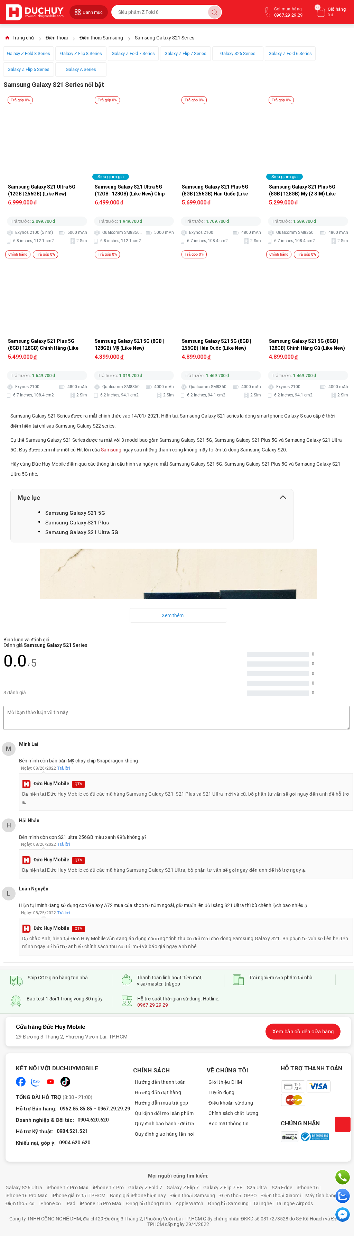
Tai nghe (262, 1203)
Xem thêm (173, 615)
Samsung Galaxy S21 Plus (77, 523)
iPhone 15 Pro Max (100, 1203)
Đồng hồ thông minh (148, 1203)
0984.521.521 (72, 1131)
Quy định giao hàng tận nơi (164, 1134)
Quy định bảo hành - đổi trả (164, 1123)
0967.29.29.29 (113, 1108)
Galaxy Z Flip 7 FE (222, 1187)
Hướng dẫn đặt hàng (158, 1092)
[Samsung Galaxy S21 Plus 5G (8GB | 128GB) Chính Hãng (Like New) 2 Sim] (47, 260)
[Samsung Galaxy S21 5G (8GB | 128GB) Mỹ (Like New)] (135, 260)
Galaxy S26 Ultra (24, 1187)
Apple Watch (189, 1203)
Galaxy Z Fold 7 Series (133, 53)
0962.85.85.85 (76, 1108)
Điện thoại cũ (20, 1203)
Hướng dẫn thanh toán (160, 1082)
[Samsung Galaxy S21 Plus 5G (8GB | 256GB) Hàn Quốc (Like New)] (221, 106)
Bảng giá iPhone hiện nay (138, 1195)
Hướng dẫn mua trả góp (161, 1103)
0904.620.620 (93, 1120)
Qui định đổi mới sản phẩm (164, 1113)
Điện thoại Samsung (192, 1195)
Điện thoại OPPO (238, 1195)
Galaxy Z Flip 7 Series (185, 53)
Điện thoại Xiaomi (280, 1195)
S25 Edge (282, 1187)
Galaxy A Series (81, 69)
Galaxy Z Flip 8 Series (81, 53)
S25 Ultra (257, 1187)
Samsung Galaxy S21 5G (75, 513)
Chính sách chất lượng (233, 1113)
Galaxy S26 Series (237, 53)
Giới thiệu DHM (225, 1082)
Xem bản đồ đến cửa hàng (303, 1031)
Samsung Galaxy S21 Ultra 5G (81, 532)
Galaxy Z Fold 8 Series (28, 53)
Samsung (111, 449)
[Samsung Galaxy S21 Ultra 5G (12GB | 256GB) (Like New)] (47, 106)
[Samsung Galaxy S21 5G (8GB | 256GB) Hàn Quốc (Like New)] (221, 260)
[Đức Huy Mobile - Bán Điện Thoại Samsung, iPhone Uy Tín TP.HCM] (36, 12)
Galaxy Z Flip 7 (183, 1187)
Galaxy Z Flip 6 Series (28, 69)
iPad (70, 1203)
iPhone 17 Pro (108, 1187)
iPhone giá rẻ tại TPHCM (78, 1195)
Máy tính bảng (321, 1195)
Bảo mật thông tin (228, 1123)
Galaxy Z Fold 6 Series (290, 53)
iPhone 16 (308, 1187)
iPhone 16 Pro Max (26, 1195)
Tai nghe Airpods (294, 1203)
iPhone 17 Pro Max (67, 1187)
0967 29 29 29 (152, 1005)
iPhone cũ (50, 1203)
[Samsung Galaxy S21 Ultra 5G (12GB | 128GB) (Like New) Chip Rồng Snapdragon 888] (135, 106)
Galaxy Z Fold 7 (145, 1187)
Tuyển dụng (221, 1092)
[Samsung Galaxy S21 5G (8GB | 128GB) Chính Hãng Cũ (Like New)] (308, 260)
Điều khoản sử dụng (230, 1103)
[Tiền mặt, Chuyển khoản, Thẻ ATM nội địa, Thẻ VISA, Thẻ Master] (316, 1093)
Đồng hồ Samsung (228, 1203)
